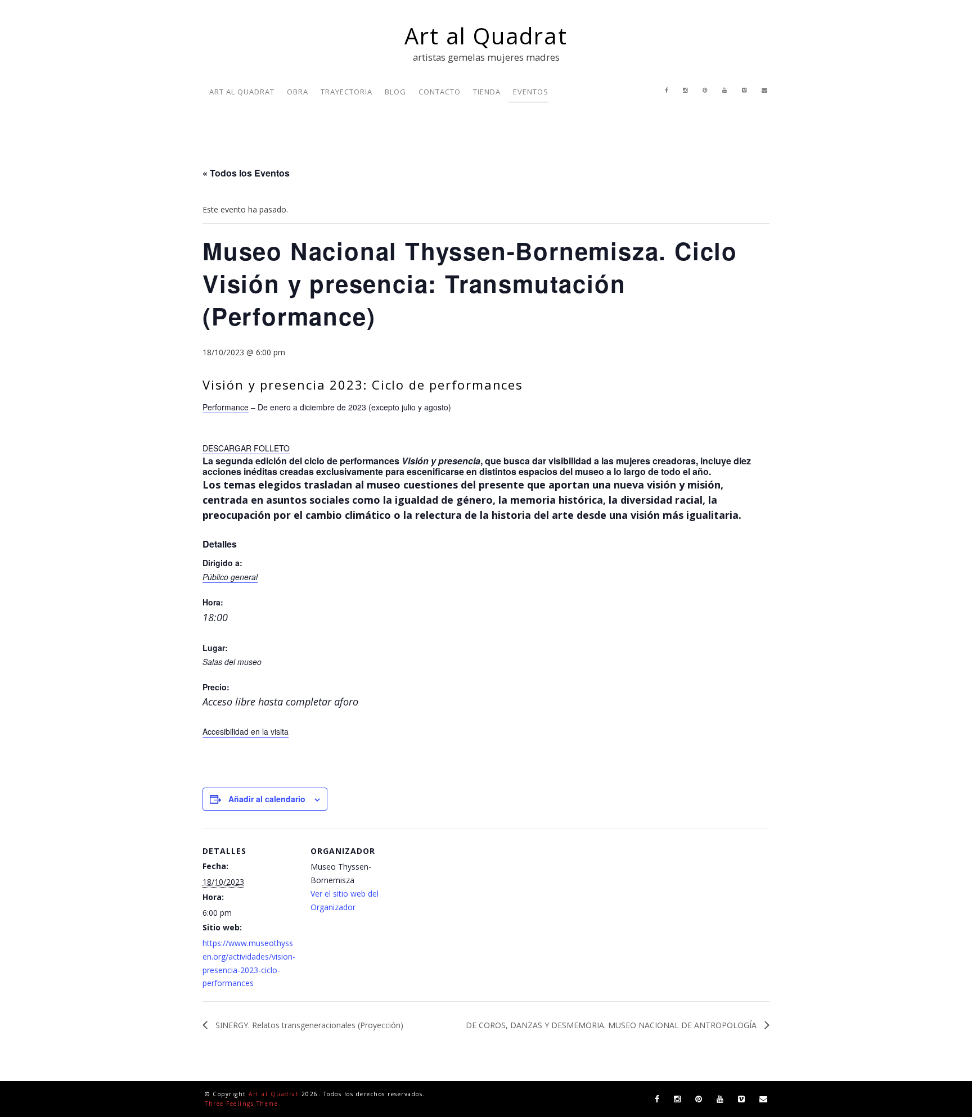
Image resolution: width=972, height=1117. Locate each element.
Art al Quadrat (485, 35)
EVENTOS (530, 92)
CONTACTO (439, 92)
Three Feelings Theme (241, 1103)
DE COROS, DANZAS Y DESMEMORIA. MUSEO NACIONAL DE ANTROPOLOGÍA (612, 1025)
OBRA (297, 92)
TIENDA (487, 92)
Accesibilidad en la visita (245, 731)
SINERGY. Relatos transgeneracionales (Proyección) (308, 1025)
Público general (230, 576)
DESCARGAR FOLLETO (246, 448)
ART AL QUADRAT (241, 92)
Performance (225, 407)
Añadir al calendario (266, 798)
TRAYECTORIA (346, 92)
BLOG (395, 92)
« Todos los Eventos (246, 172)
